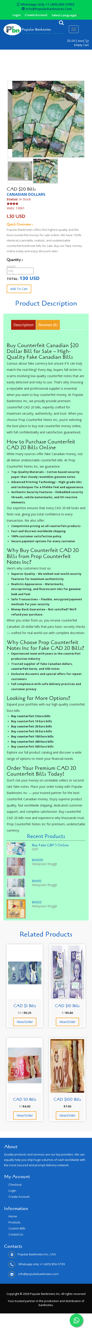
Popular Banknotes (36, 29)
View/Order (25, 1022)
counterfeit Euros (24, 669)
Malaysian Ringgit (44, 864)
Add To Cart (19, 289)
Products (14, 1222)
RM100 (37, 860)
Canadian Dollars (55, 62)
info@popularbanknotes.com (48, 9)
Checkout (14, 1185)
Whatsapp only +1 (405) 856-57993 (47, 4)
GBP (35, 849)
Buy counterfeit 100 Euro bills (32, 736)
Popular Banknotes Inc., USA (37, 1254)
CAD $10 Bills (67, 1005)
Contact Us (15, 1234)
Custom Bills (16, 1228)
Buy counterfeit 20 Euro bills (31, 726)
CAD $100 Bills (67, 1099)
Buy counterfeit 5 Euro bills (30, 716)
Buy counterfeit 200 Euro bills (32, 742)
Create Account (36, 15)
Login (17, 15)
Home (18, 62)
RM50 (36, 881)
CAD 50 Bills (24, 1099)
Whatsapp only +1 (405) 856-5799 (41, 1264)
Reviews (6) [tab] (48, 324)
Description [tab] (23, 324)
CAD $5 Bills (24, 1005)
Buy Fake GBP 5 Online (50, 845)
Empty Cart (81, 45)
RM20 (37, 902)
